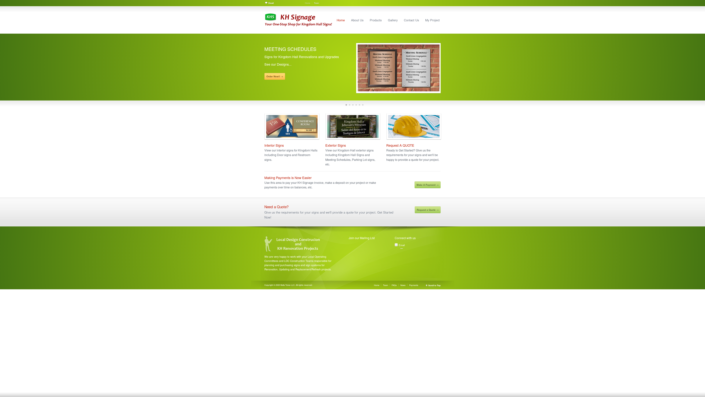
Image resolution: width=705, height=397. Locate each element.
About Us (357, 20)
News (403, 285)
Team (316, 2)
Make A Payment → (428, 185)
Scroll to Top (434, 285)
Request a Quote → (428, 210)
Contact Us (411, 20)
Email (271, 3)
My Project (432, 20)
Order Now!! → (274, 80)
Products (376, 20)
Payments (413, 285)
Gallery (393, 20)
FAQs (394, 285)
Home (307, 2)
